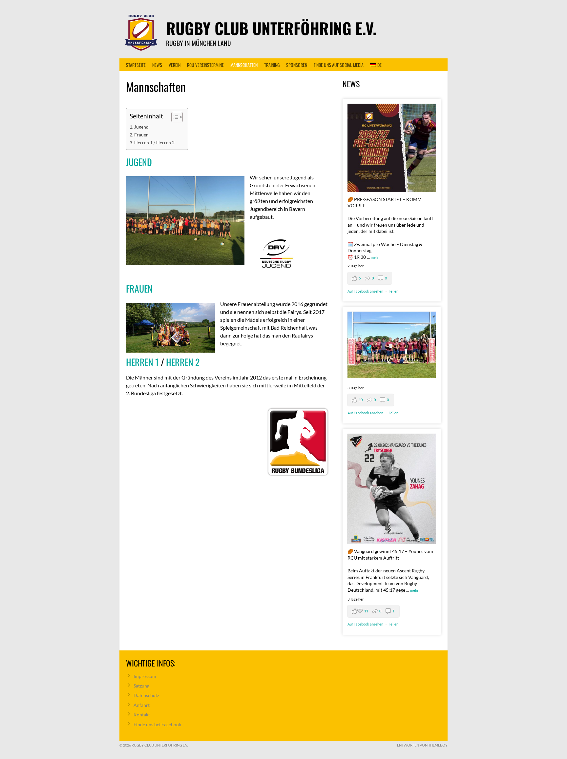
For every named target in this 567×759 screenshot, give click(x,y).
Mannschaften (244, 64)
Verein (174, 64)
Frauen (141, 134)
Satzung (141, 685)
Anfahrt (142, 705)
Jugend (141, 127)
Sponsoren (296, 64)
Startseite (136, 64)
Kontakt (142, 714)
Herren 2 (183, 362)
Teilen (393, 291)
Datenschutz (146, 695)
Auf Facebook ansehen (365, 291)
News (157, 64)
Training (272, 64)
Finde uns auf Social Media (339, 64)
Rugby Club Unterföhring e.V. (271, 28)
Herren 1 (142, 362)
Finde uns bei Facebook (157, 724)
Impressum (145, 676)
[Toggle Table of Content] (173, 117)
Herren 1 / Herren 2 (154, 142)
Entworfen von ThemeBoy (422, 745)
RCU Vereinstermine (205, 64)
